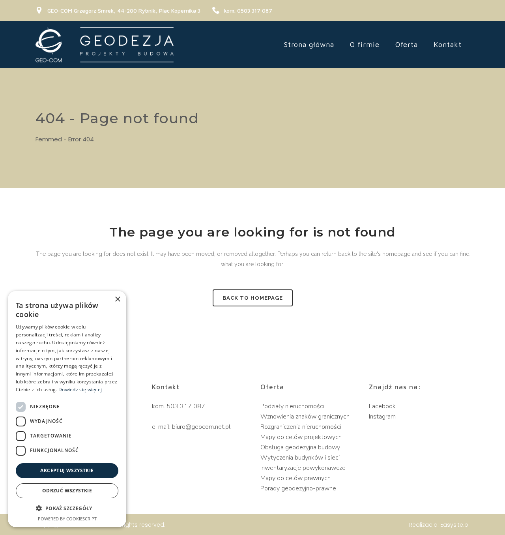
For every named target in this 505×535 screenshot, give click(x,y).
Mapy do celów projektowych (301, 437)
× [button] (117, 299)
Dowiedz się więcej (80, 389)
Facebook (382, 406)
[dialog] (67, 409)
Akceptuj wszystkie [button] (67, 470)
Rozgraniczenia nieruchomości (300, 426)
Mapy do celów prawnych (295, 478)
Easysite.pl (454, 525)
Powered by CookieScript (67, 519)
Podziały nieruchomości (292, 406)
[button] (67, 508)
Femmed (49, 139)
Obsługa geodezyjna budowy (300, 447)
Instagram (382, 416)
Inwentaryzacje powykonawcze (303, 468)
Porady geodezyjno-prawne (298, 488)
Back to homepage (253, 298)
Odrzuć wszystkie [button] (67, 490)
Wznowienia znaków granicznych (305, 416)
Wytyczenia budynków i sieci (300, 457)
